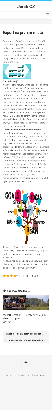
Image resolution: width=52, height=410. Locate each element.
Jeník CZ (26, 6)
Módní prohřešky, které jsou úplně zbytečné (12, 318)
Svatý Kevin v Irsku (36, 314)
